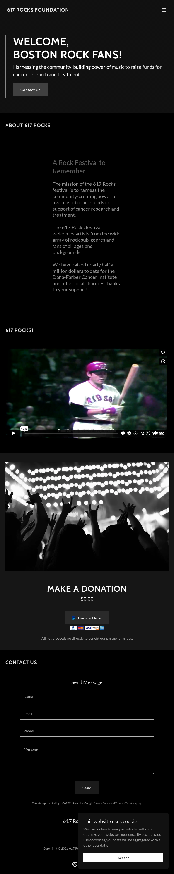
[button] (164, 9)
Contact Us (30, 90)
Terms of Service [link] (125, 803)
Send (87, 788)
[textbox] (87, 696)
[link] (38, 10)
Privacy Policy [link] (101, 803)
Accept (123, 858)
